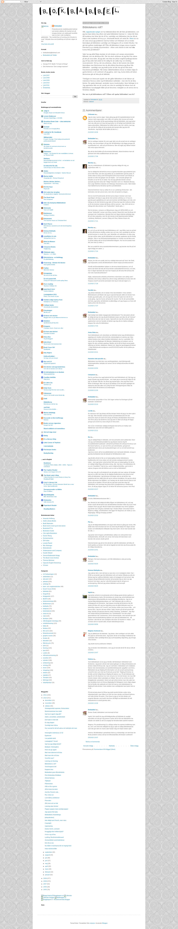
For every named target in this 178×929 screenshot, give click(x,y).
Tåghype (48, 781)
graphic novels (48, 636)
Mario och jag (48, 123)
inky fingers (48, 353)
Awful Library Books (49, 521)
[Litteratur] (68, 895)
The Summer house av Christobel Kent (55, 220)
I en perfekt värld (50, 738)
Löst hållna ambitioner (52, 798)
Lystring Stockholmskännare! (54, 837)
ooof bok (47, 407)
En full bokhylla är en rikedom (54, 372)
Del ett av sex (49, 843)
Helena (90, 659)
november (48, 703)
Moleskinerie (47, 548)
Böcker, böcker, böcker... (52, 181)
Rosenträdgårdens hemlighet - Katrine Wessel (57, 173)
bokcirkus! (47, 342)
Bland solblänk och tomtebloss (54, 428)
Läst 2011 (46, 85)
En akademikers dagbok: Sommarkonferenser (57, 194)
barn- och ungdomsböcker (51, 586)
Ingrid (90, 592)
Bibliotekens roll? (50, 764)
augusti (47, 855)
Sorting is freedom (49, 215)
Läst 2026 (47, 134)
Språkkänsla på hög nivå (51, 323)
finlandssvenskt (48, 633)
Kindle (45, 638)
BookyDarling (48, 453)
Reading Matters (49, 509)
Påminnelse (49, 784)
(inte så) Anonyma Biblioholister (55, 203)
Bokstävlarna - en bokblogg (53, 257)
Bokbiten (47, 321)
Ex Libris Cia (48, 383)
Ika (89, 437)
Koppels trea (49, 769)
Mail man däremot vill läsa (53, 752)
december (48, 700)
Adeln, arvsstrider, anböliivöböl (55, 717)
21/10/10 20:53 (93, 368)
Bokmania (47, 208)
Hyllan (46, 171)
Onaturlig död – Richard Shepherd (54, 178)
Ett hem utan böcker (51, 331)
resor (44, 668)
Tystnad (46, 127)
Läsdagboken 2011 (50, 294)
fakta (44, 626)
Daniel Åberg (47, 536)
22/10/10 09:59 (93, 624)
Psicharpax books (50, 449)
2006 (45, 887)
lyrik (44, 645)
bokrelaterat (47, 611)
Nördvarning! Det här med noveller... (54, 390)
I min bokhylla (48, 446)
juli (46, 858)
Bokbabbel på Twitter (50, 55)
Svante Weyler (48, 553)
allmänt (45, 581)
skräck (45, 672)
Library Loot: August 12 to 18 (52, 472)
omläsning (46, 663)
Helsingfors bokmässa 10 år (54, 733)
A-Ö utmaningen (48, 574)
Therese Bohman (48, 560)
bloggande (46, 596)
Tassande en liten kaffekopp (53, 418)
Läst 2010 (46, 83)
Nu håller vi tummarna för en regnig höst (58, 846)
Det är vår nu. (48, 233)
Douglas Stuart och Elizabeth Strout (54, 112)
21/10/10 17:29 (93, 283)
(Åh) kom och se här (51, 803)
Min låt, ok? (47, 312)
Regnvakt (46, 188)
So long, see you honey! (51, 358)
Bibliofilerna (48, 402)
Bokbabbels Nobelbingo (53, 815)
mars (47, 869)
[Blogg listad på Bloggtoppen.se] (52, 895)
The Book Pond (49, 197)
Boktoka (47, 144)
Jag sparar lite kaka (51, 812)
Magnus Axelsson (94, 631)
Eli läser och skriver (51, 316)
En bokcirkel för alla (50, 166)
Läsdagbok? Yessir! (51, 741)
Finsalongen (48, 310)
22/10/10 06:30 (93, 564)
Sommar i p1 (47, 384)
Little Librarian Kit (49, 502)
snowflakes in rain (50, 236)
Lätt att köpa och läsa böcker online (54, 167)
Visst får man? (49, 758)
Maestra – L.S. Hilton (50, 254)
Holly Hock (47, 388)
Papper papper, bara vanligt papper (56, 809)
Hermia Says (48, 187)
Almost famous (49, 778)
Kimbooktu (47, 500)
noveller (45, 658)
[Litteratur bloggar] (47, 897)
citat (44, 616)
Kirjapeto (47, 326)
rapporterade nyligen (93, 32)
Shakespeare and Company (52, 550)
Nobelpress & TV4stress (51, 301)
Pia (89, 522)
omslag (45, 665)
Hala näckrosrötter (51, 849)
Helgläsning (47, 248)
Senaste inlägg (88, 746)
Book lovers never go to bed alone (54, 526)
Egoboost (48, 735)
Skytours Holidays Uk (50, 286)
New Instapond (48, 199)
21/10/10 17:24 (93, 251)
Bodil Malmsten (48, 523)
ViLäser (45, 565)
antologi (45, 584)
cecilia (90, 411)
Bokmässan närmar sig (50, 404)
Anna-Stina (92, 332)
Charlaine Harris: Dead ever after (53, 328)
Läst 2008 (46, 78)
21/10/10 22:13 (93, 404)
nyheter (45, 660)
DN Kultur (46, 540)
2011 (45, 695)
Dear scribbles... (48, 491)
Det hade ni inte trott (51, 720)
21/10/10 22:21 (93, 430)
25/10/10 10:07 (93, 737)
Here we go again (51, 750)
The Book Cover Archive (51, 558)
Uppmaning (49, 826)
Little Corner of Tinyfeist (52, 442)
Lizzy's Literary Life (50, 482)
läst (44, 650)
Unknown (91, 114)
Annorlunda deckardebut (51, 307)
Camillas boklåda (50, 377)
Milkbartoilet (48, 137)
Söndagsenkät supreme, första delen (57, 708)
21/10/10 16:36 (93, 132)
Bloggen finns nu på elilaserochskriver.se (56, 317)
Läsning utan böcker (51, 806)
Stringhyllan (48, 273)
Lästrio (45, 653)
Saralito (90, 290)
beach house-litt (48, 589)
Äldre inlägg (134, 746)
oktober (47, 706)
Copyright (48, 823)
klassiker (46, 640)
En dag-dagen (49, 722)
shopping (46, 670)
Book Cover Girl (49, 347)
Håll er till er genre (51, 786)
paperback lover (49, 289)
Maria (131, 38)
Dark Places (48, 224)
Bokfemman (47, 604)
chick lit (45, 613)
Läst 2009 (46, 80)
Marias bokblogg (49, 413)
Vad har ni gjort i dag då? (53, 714)
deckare (45, 618)
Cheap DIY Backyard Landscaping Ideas (56, 280)
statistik (45, 675)
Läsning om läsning (51, 761)
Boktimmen (48, 213)
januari (47, 875)
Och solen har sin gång (51, 192)
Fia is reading (48, 284)
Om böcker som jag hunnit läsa (54, 367)
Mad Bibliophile (49, 495)
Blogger (104, 923)
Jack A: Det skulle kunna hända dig (54, 395)
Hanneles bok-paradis (95, 359)
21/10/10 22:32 (93, 515)
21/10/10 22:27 (93, 489)
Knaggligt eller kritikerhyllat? (54, 831)
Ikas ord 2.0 (48, 361)
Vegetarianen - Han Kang (51, 183)
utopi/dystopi (47, 682)
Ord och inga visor (50, 432)
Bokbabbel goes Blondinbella (54, 772)
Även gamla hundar (49, 264)
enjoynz (92, 923)
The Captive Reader (50, 470)
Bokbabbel (91, 138)
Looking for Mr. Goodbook (52, 132)
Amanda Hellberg (49, 518)
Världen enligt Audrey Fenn (53, 300)
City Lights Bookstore (50, 533)
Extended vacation (49, 333)
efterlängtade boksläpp (50, 621)
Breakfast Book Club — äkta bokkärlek (57, 121)
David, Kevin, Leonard (52, 829)
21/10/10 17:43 (93, 326)
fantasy (45, 628)
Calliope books (49, 305)
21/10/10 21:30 (93, 390)
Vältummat (47, 393)
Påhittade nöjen (49, 252)
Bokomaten (48, 219)
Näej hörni (47, 379)
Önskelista (46, 88)
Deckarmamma (48, 538)
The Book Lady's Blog (51, 475)
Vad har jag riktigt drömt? (53, 744)
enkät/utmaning (48, 623)
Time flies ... (47, 243)
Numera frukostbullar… (50, 409)
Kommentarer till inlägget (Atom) (104, 749)
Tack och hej (47, 414)
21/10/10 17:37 (93, 306)
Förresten (48, 800)
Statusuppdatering (49, 374)
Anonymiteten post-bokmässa (54, 840)
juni (46, 860)
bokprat (45, 608)
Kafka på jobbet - (49, 356)
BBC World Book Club (50, 496)
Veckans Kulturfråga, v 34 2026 (53, 118)
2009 (45, 878)
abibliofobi (46, 576)
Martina (90, 163)
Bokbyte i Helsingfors (52, 747)
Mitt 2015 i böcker (49, 270)
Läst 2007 (46, 75)
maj (46, 863)
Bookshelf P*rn (48, 528)
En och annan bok (50, 279)
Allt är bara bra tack (51, 789)
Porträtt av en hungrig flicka (52, 128)
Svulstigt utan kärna (51, 725)
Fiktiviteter (47, 151)
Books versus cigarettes (52, 423)
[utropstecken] (49, 817)
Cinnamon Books (50, 247)
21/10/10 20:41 (93, 352)
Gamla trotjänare (49, 291)
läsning (45, 648)
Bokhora (47, 158)
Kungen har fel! (48, 425)
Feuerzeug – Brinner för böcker (54, 263)
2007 (45, 884)
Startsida (112, 746)
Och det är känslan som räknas (53, 368)
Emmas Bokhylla (94, 570)
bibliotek (91, 101)
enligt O (46, 111)
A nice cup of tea (50, 834)
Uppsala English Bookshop (52, 563)
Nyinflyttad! (47, 349)
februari (47, 872)
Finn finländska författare (53, 775)
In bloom (46, 204)
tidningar (46, 680)
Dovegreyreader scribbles (53, 489)
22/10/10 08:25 (93, 586)
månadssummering (49, 655)
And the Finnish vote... (52, 792)
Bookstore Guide (48, 531)
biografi (45, 594)
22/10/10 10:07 (93, 652)
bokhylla (46, 606)
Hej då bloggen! (48, 338)
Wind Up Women (49, 241)
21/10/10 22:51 (93, 550)
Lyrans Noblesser (50, 116)
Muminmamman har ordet (53, 711)
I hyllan (46, 268)
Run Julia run (49, 795)
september (48, 852)
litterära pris (47, 643)
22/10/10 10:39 (93, 703)
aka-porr (46, 579)
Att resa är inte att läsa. (50, 275)
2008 (45, 881)
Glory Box (47, 337)
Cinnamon (91, 375)
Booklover (47, 463)
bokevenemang (48, 601)
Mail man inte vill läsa (52, 755)
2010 (45, 698)
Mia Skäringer (47, 545)
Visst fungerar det (50, 766)
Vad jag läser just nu (49, 238)
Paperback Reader (50, 505)
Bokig (46, 435)
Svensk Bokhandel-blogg (51, 555)
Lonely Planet (47, 543)
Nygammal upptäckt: (50, 363)
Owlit (45, 399)
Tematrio (46, 677)
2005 (45, 889)
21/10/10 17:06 (93, 156)
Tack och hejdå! (48, 210)
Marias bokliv (48, 176)
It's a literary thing (50, 439)
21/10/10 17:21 (93, 221)
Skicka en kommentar (93, 742)
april (46, 866)
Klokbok (46, 420)
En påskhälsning (48, 259)
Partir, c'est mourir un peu (51, 296)
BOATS (45, 599)
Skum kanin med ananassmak (53, 344)
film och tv (46, 631)
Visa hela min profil (47, 44)
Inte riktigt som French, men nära (55, 820)
